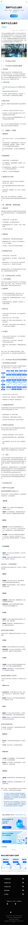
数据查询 (13, 605)
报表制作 (11, 41)
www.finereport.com (12, 87)
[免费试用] (14, 380)
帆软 (9, 33)
